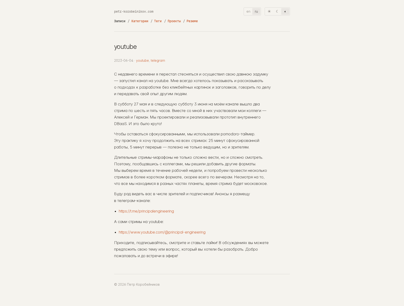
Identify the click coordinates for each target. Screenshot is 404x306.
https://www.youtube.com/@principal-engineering (162, 232)
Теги (158, 21)
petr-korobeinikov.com (133, 11)
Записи (119, 21)
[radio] (269, 11)
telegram (158, 60)
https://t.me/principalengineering (146, 211)
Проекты (174, 21)
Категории (139, 21)
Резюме (192, 21)
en (248, 11)
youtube (142, 60)
